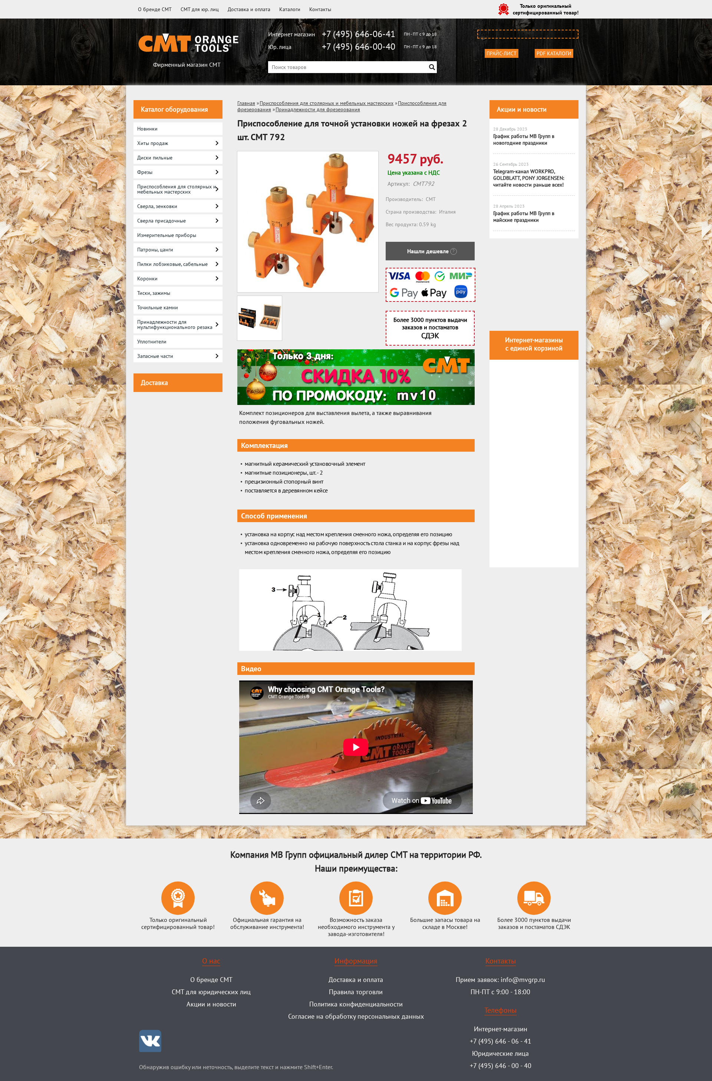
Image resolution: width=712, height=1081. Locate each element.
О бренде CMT (155, 9)
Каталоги (289, 9)
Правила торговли (356, 992)
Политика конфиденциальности (356, 1004)
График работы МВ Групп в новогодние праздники (523, 139)
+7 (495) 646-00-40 (358, 46)
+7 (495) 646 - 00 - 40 (500, 1065)
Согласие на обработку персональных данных (356, 1016)
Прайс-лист (502, 53)
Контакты (320, 9)
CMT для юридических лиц (211, 992)
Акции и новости (522, 109)
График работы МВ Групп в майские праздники (523, 216)
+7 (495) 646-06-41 (358, 34)
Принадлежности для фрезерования (318, 109)
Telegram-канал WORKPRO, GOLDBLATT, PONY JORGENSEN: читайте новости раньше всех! (528, 178)
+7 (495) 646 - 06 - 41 (500, 1041)
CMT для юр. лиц (200, 9)
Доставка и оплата (249, 9)
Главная (246, 103)
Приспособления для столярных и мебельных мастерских (326, 103)
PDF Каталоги (554, 53)
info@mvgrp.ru (523, 979)
